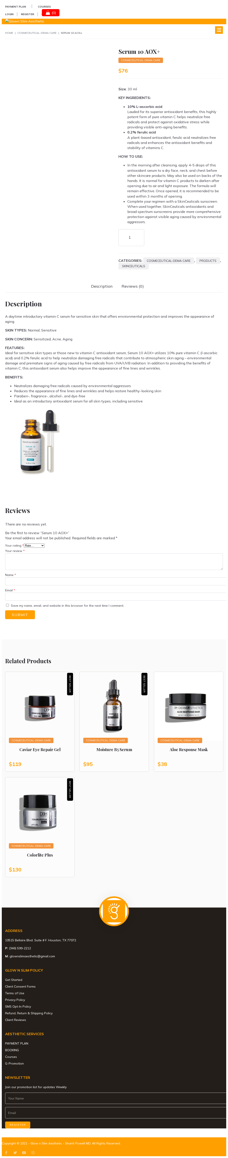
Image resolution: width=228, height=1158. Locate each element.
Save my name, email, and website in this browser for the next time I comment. (67, 606)
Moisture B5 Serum (114, 749)
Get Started (13, 980)
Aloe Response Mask (189, 749)
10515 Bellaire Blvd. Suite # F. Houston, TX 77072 (40, 940)
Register (27, 14)
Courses (44, 6)
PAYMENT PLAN (15, 6)
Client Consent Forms (20, 986)
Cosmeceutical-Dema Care (37, 32)
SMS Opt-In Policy (18, 1006)
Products (208, 261)
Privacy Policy (15, 1000)
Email (10, 590)
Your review (15, 551)
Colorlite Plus (40, 855)
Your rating (14, 546)
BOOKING (12, 1050)
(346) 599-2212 (20, 948)
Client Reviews (15, 1020)
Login (9, 14)
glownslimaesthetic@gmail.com (32, 956)
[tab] (102, 286)
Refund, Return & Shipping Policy (29, 1013)
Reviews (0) (133, 286)
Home (9, 32)
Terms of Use (14, 993)
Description (102, 286)
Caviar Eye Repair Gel (40, 749)
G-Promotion (14, 1063)
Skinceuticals (133, 266)
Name (10, 575)
